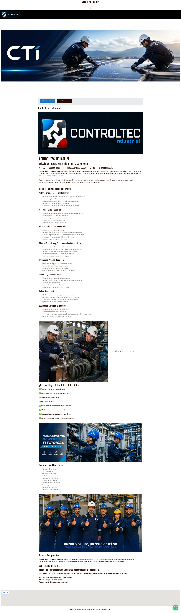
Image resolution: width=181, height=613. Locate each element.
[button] (175, 607)
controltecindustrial (47, 101)
